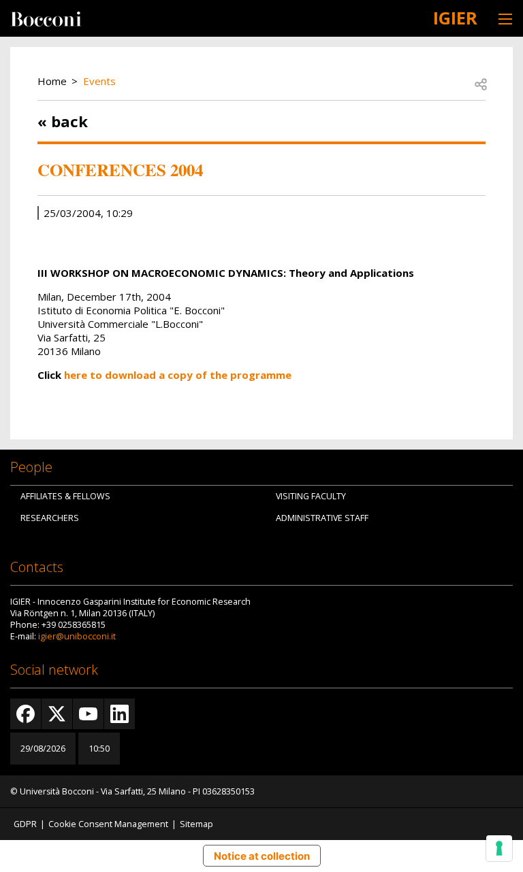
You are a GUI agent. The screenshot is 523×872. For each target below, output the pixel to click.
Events (99, 81)
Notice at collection (262, 856)
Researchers (49, 518)
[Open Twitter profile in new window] (57, 714)
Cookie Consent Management (108, 824)
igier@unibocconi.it (77, 636)
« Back (62, 121)
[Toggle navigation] (505, 18)
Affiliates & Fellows (65, 496)
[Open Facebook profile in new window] (25, 714)
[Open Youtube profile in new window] (88, 714)
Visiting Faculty (311, 496)
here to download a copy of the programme (177, 375)
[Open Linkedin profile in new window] (119, 714)
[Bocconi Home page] (46, 17)
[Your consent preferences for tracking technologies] (499, 848)
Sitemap (196, 824)
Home (52, 81)
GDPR (25, 824)
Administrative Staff (322, 518)
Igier (455, 17)
